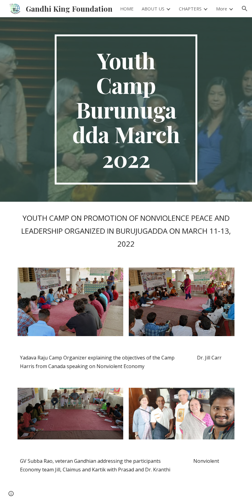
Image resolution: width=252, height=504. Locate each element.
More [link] (221, 9)
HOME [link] (127, 9)
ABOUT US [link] (153, 9)
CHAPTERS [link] (190, 9)
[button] (244, 8)
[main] (126, 109)
